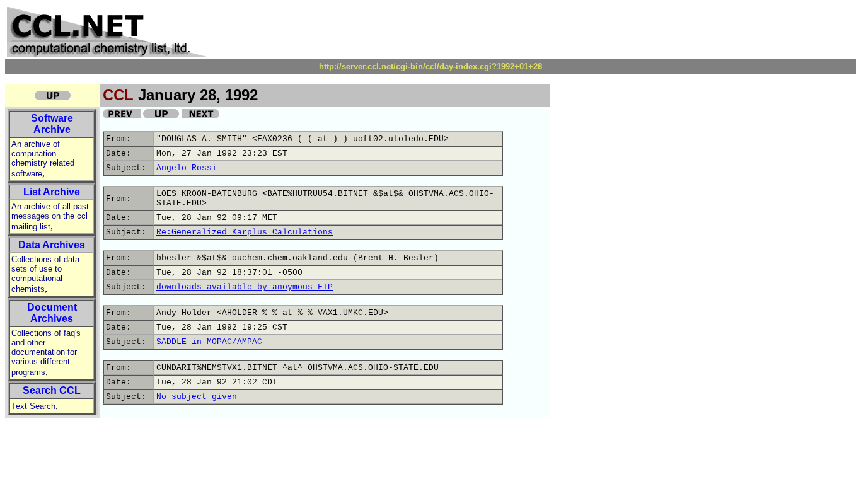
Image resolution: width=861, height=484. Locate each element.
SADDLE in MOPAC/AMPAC (209, 342)
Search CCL (52, 390)
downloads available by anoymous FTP (244, 287)
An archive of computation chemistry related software (42, 158)
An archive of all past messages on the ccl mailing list (50, 216)
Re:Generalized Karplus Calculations (244, 232)
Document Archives (52, 313)
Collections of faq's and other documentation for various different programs (46, 352)
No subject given (196, 396)
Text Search (33, 406)
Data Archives (51, 244)
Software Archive (52, 124)
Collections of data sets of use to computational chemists (45, 274)
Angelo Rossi (186, 168)
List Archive (51, 192)
